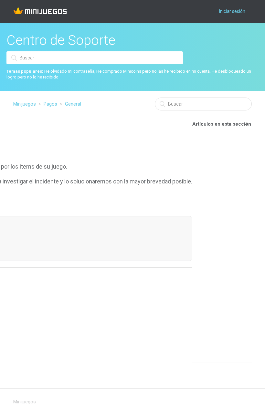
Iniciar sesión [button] (232, 11)
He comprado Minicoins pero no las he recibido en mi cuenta (153, 71)
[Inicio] (40, 13)
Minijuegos (24, 104)
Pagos (50, 104)
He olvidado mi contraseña (69, 71)
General (73, 104)
